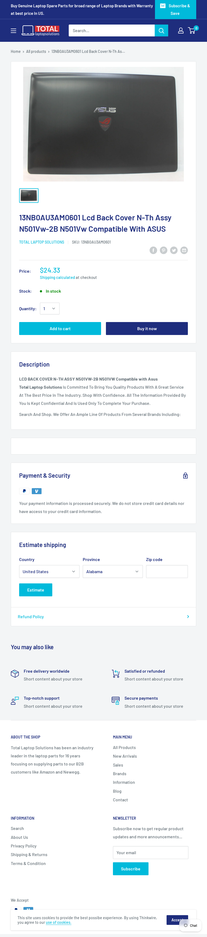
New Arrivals (125, 755)
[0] (191, 30)
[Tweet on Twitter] (174, 250)
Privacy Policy (24, 845)
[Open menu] (13, 31)
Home (16, 51)
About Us (19, 837)
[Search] (161, 30)
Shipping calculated (57, 277)
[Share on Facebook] (153, 250)
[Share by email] (184, 250)
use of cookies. (58, 922)
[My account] (181, 30)
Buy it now (147, 328)
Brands (119, 773)
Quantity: (28, 308)
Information (124, 782)
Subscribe (130, 868)
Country (26, 559)
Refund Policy (31, 616)
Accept (177, 920)
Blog (117, 791)
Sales (118, 764)
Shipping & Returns (29, 854)
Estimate (35, 589)
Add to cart (60, 328)
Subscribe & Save (179, 9)
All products (36, 51)
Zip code (154, 559)
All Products (124, 747)
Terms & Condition (28, 863)
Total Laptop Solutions (41, 242)
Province (91, 559)
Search (17, 828)
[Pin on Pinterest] (163, 250)
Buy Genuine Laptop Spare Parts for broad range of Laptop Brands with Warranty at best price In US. (82, 9)
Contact (120, 799)
